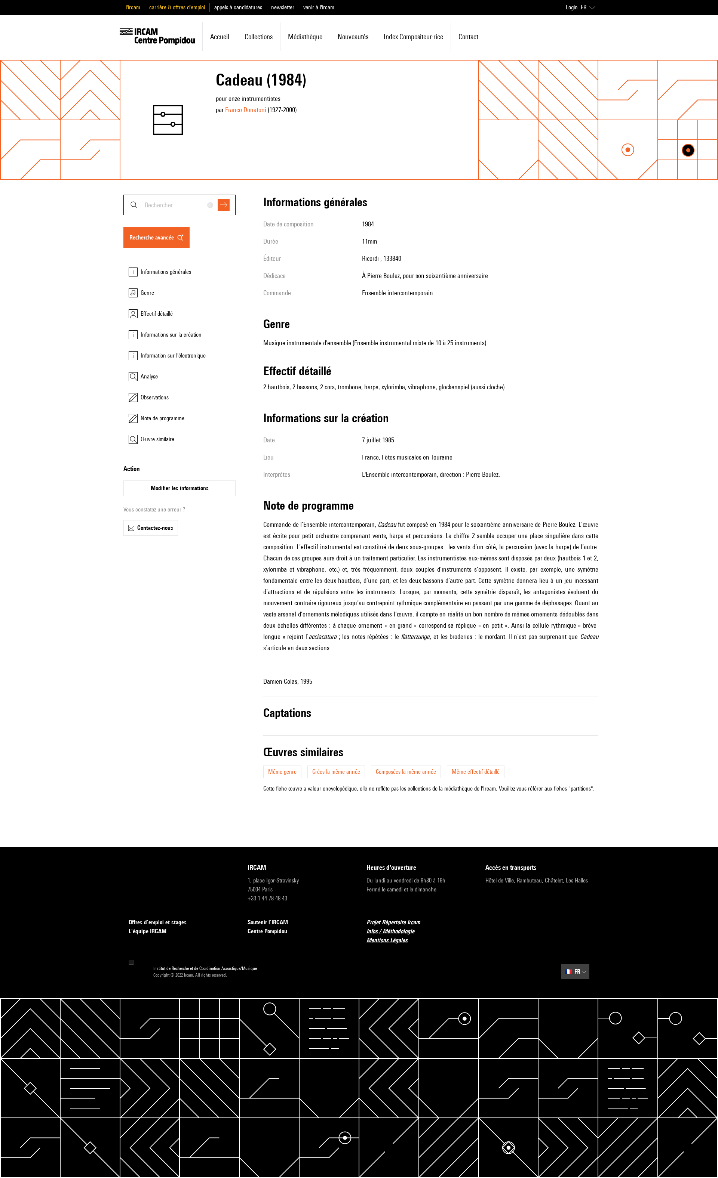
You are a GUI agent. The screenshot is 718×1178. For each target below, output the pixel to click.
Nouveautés (353, 37)
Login (572, 7)
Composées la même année (406, 771)
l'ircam (133, 7)
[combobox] (179, 205)
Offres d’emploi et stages (158, 922)
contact (468, 37)
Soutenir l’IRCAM (268, 922)
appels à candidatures (238, 7)
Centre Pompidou (267, 931)
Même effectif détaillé (476, 771)
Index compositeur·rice (413, 37)
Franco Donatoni (245, 110)
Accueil (219, 37)
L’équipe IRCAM (147, 931)
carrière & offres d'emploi (177, 7)
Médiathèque (305, 37)
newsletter (282, 7)
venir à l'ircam (318, 7)
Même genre (282, 771)
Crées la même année (336, 771)
